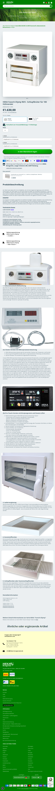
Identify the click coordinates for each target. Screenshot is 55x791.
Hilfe (4, 694)
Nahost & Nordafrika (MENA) (10, 769)
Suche (4, 730)
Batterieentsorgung (7, 698)
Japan (4, 765)
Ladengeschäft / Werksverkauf (10, 734)
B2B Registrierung (7, 711)
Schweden (30, 757)
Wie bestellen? (6, 728)
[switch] (50, 786)
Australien (5, 746)
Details (12, 209)
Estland (4, 757)
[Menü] (53, 778)
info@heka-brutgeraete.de (8, 607)
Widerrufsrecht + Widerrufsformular (12, 724)
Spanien (30, 765)
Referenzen (6, 738)
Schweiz (30, 759)
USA (29, 769)
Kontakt (5, 692)
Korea (4, 767)
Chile (4, 752)
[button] (2, 788)
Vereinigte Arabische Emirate (35, 771)
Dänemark (5, 754)
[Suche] (51, 6)
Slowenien (30, 763)
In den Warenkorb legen (27, 152)
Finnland (5, 759)
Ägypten (5, 748)
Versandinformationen (8, 713)
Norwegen (30, 746)
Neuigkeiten (6, 732)
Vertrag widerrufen (8, 705)
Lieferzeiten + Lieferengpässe (10, 715)
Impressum (5, 717)
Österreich (30, 748)
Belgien (4, 750)
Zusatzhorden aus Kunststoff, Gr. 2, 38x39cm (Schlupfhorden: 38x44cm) (26, 174)
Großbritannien (6, 763)
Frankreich (5, 761)
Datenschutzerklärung (8, 722)
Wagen (51, 2)
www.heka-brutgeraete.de (8, 606)
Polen (29, 750)
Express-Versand (7, 700)
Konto (49, 2)
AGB (4, 719)
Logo (10, 2)
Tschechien (31, 767)
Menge (4, 127)
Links (4, 696)
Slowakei (30, 761)
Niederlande (6, 771)
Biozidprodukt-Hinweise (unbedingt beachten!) (14, 726)
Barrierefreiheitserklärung (9, 740)
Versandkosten (13, 112)
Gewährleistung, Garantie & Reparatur (12, 703)
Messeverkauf (6, 736)
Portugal (30, 752)
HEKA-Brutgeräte (25, 788)
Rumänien (30, 754)
